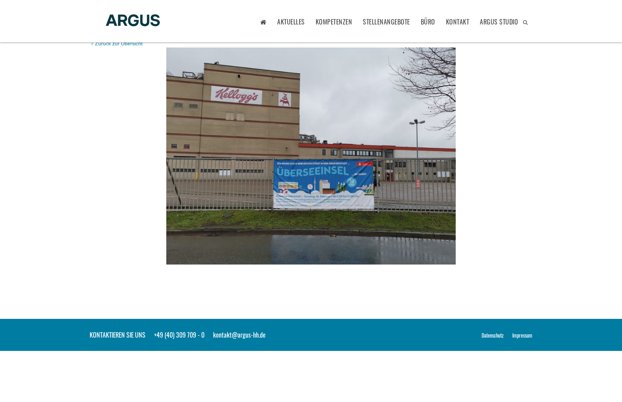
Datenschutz (493, 335)
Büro (428, 21)
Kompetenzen (334, 21)
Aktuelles (291, 21)
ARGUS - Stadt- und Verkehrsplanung (133, 21)
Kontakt (457, 21)
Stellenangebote (386, 21)
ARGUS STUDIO (499, 21)
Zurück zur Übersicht (118, 43)
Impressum (522, 335)
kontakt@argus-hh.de (239, 334)
